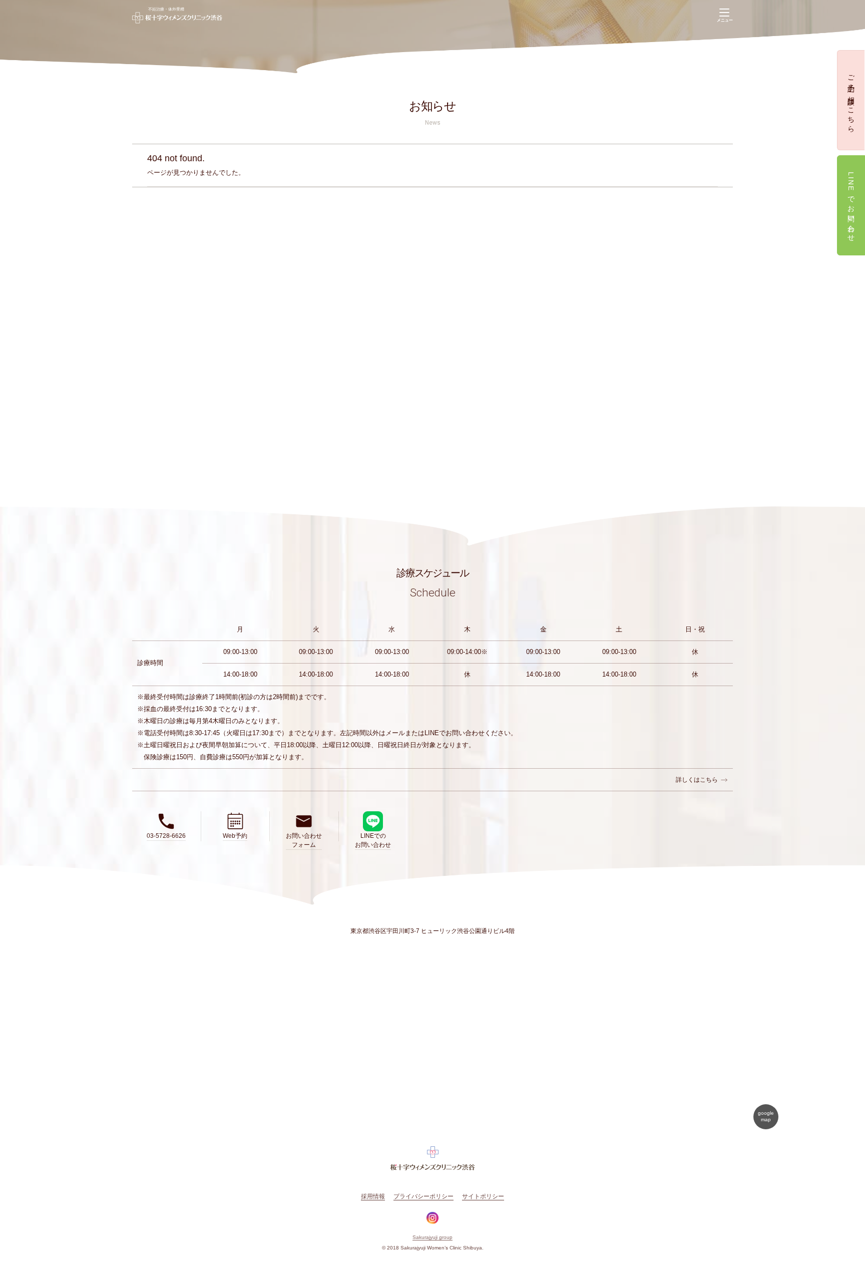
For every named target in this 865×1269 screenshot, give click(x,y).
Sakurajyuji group (432, 1237)
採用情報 (373, 1196)
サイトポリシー (483, 1196)
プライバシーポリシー (423, 1196)
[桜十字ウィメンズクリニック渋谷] (177, 15)
